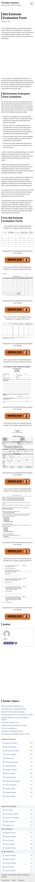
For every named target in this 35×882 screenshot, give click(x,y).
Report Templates (18, 821)
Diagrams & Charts (18, 832)
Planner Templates (18, 773)
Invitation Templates (18, 766)
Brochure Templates (18, 747)
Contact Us (21, 880)
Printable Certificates (18, 754)
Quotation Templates (18, 848)
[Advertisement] (17, 59)
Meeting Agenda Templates (18, 781)
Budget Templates (18, 859)
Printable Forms (18, 758)
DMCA (14, 880)
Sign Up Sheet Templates (18, 817)
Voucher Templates (18, 796)
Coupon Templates (18, 870)
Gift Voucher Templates (18, 762)
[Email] (16, 643)
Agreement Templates (18, 743)
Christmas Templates (18, 769)
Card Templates (18, 867)
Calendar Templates (18, 863)
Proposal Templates (18, 777)
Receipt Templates (18, 788)
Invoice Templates (18, 844)
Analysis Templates (18, 855)
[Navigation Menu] (32, 3)
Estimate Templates (18, 836)
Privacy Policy (6, 880)
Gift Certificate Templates (18, 750)
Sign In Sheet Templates (18, 814)
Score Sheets (18, 810)
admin (5, 639)
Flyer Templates (18, 840)
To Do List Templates (18, 785)
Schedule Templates (18, 792)
